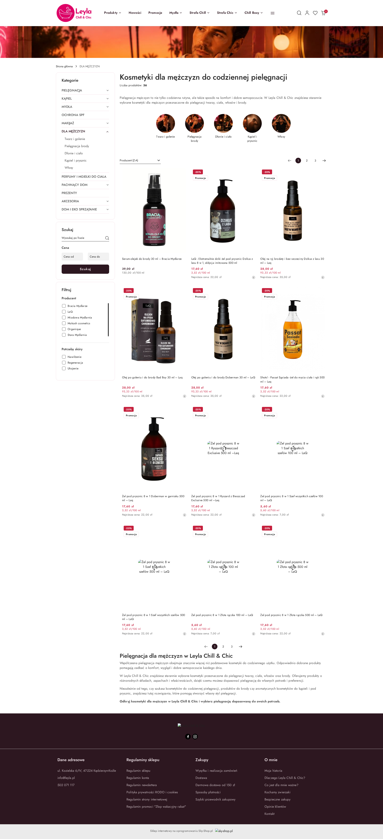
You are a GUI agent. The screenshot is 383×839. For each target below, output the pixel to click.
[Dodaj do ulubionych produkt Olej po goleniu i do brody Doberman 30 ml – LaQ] (251, 291)
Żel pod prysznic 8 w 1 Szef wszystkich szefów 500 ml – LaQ (153, 617)
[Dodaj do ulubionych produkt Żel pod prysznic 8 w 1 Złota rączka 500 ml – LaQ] (320, 529)
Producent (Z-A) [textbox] (129, 160)
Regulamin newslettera (141, 785)
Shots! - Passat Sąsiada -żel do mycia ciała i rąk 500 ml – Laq (292, 379)
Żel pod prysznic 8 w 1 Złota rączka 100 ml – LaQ (222, 615)
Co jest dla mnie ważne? (281, 785)
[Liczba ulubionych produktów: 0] (315, 13)
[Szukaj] (107, 239)
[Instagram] (195, 736)
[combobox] (140, 160)
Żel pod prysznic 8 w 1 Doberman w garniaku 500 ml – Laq (153, 498)
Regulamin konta (137, 778)
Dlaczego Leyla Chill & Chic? (285, 778)
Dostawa (201, 778)
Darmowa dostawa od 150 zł (215, 785)
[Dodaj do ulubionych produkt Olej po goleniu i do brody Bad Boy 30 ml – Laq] (182, 291)
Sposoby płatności (208, 792)
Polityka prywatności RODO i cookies (152, 792)
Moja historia (273, 770)
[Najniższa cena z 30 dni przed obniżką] (254, 277)
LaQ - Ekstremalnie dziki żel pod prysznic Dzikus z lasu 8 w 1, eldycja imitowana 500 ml (222, 261)
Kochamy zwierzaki (277, 792)
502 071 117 (65, 785)
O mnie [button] (271, 760)
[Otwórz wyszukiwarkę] (299, 13)
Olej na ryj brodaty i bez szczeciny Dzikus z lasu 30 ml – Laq (292, 261)
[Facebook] (188, 736)
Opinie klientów (275, 806)
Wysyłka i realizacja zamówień (216, 770)
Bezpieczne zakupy (277, 799)
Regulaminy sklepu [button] (142, 760)
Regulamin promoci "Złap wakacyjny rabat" (156, 806)
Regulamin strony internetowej (146, 799)
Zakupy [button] (201, 760)
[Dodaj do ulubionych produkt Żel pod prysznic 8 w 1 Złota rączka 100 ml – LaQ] (251, 529)
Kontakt (269, 813)
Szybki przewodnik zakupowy (215, 799)
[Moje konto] (307, 13)
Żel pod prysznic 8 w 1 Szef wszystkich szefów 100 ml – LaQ (291, 498)
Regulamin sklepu (138, 770)
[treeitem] (85, 90)
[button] (113, 13)
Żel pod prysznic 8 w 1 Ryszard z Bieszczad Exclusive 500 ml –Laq (218, 498)
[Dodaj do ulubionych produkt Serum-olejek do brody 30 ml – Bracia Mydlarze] (182, 173)
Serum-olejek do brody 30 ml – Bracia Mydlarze (152, 259)
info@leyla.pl (66, 778)
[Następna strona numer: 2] (324, 160)
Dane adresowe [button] (71, 760)
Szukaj (85, 269)
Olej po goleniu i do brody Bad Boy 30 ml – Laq (152, 377)
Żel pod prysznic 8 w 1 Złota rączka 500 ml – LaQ (291, 615)
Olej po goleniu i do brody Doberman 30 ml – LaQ (223, 377)
